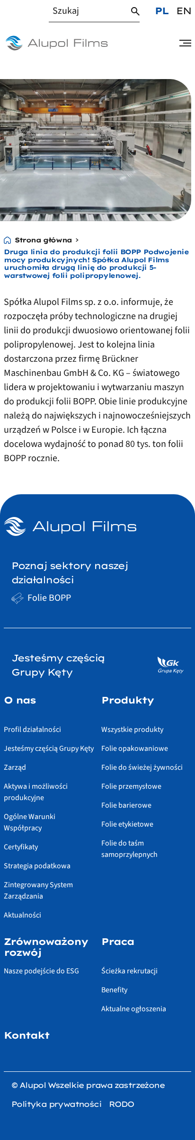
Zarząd (15, 767)
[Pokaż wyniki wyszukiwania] (135, 11)
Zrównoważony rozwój (46, 947)
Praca (117, 941)
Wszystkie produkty (132, 729)
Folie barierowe (126, 805)
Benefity (114, 990)
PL (161, 11)
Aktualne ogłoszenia (133, 1009)
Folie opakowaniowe (134, 748)
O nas (19, 700)
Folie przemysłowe (131, 786)
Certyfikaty (21, 847)
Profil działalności (32, 729)
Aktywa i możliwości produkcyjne (36, 792)
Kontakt (26, 1035)
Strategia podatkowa (37, 866)
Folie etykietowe (127, 824)
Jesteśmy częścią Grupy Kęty (49, 748)
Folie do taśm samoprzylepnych (129, 849)
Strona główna (43, 240)
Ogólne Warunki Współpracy (29, 822)
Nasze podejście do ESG (41, 971)
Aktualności (22, 915)
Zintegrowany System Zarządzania (38, 890)
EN (183, 11)
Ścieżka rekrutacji (129, 971)
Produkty (127, 700)
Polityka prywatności (56, 1104)
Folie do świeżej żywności (142, 767)
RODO (121, 1104)
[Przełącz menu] (185, 43)
